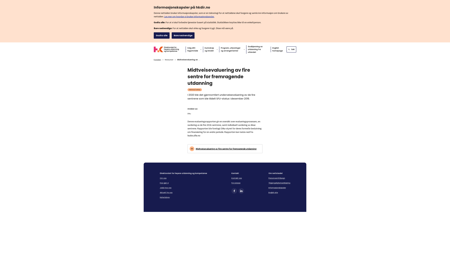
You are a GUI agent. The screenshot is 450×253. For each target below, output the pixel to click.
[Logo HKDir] (168, 49)
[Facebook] (234, 191)
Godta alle (161, 35)
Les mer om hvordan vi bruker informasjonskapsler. (189, 16)
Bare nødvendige (183, 35)
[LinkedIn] (241, 191)
